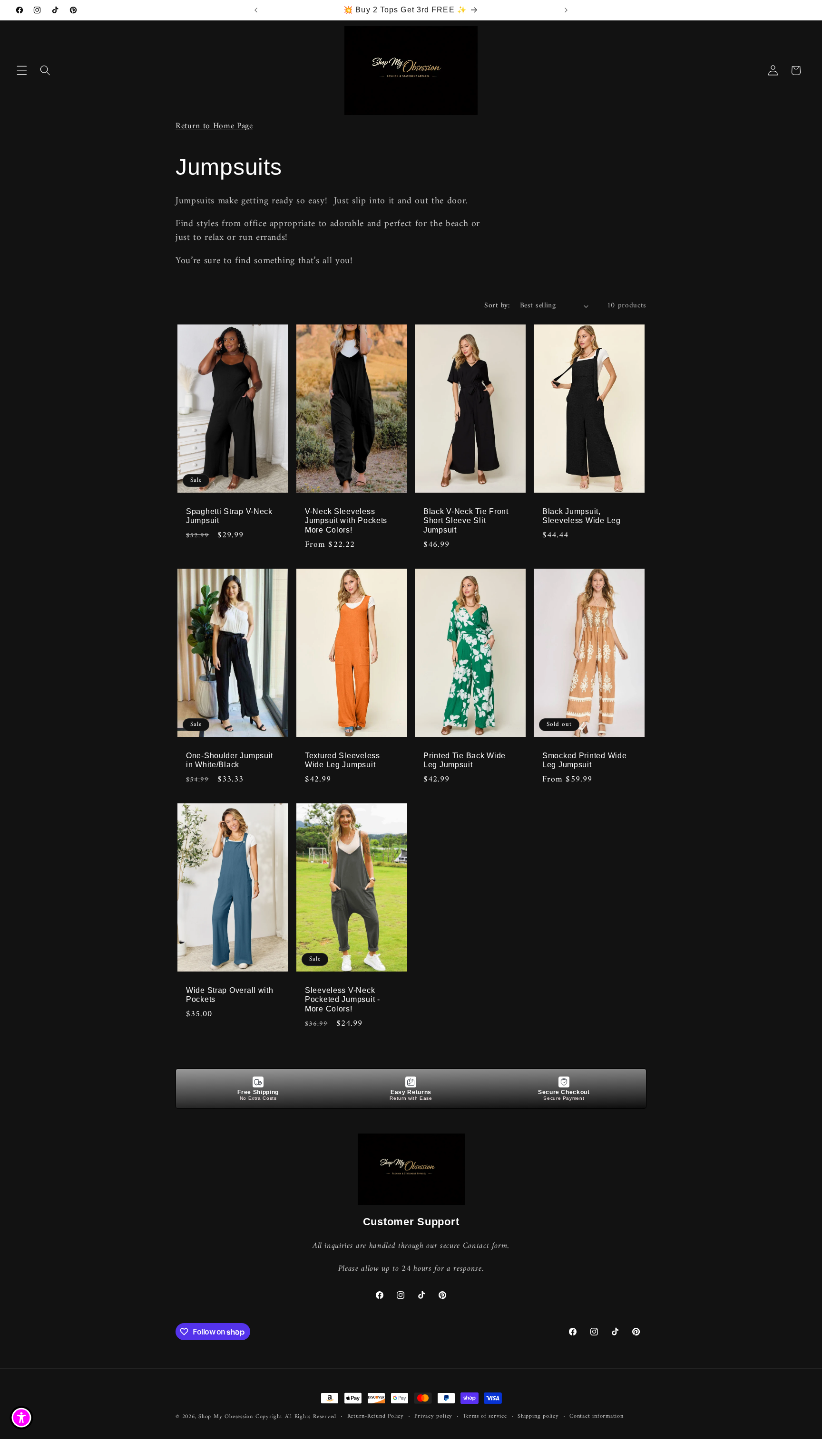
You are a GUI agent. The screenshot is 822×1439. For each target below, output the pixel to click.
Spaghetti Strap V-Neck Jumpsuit (229, 516)
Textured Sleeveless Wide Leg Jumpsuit (342, 760)
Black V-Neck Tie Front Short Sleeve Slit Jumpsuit (466, 520)
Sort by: (496, 305)
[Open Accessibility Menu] (21, 1417)
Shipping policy (538, 1416)
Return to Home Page (214, 126)
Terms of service (485, 1416)
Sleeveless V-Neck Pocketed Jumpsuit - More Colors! (342, 999)
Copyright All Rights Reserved (295, 1416)
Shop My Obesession (225, 1416)
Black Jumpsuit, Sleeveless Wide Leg (581, 516)
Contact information (596, 1416)
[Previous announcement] (255, 10)
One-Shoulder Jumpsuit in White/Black (229, 760)
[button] (21, 70)
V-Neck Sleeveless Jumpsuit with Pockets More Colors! (346, 520)
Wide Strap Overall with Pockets (230, 995)
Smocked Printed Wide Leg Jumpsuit (584, 760)
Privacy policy (433, 1416)
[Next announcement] (566, 10)
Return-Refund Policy (375, 1416)
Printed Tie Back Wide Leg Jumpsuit (464, 760)
